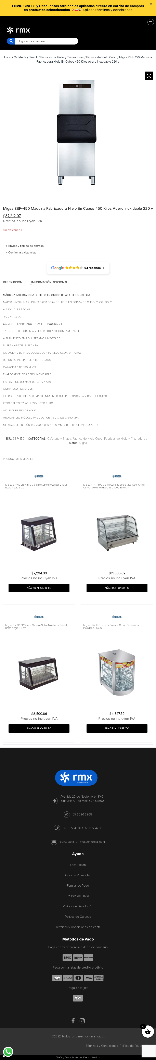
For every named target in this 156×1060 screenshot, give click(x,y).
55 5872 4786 (93, 828)
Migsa (83, 443)
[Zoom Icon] (149, 76)
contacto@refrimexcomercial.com (82, 841)
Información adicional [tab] (49, 282)
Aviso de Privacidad (78, 875)
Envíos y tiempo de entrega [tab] (26, 245)
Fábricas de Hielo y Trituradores (62, 57)
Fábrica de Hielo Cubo (101, 57)
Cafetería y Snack (26, 57)
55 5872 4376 (72, 828)
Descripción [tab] (12, 282)
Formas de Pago (78, 885)
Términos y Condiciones (102, 1045)
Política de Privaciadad (135, 1045)
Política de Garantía (78, 916)
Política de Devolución (78, 906)
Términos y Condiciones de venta (78, 927)
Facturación (78, 864)
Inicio (7, 57)
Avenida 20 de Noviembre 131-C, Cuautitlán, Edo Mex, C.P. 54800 (82, 798)
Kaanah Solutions (91, 1057)
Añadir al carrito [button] (39, 587)
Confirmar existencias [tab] (22, 252)
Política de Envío (78, 896)
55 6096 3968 (82, 814)
